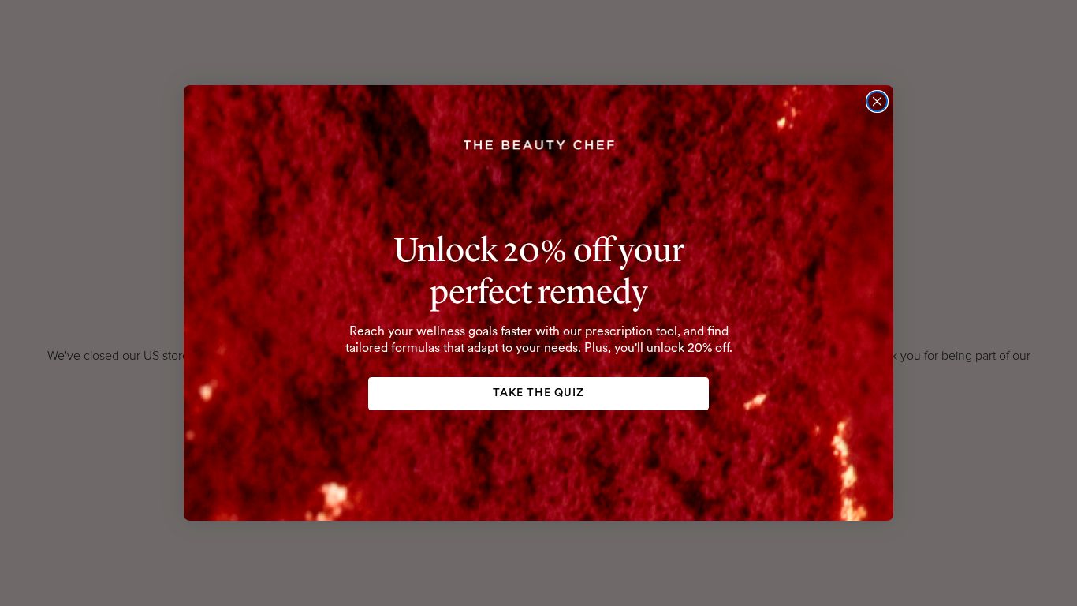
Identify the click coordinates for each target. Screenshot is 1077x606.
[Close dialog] (877, 101)
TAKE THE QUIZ (538, 393)
